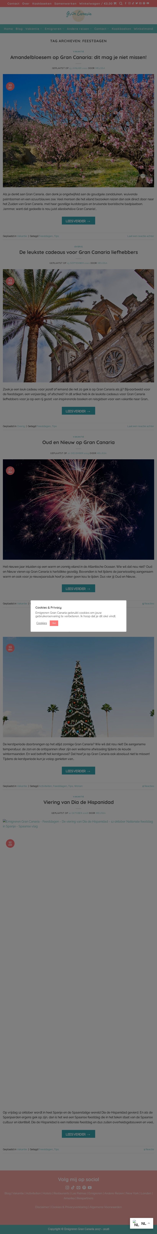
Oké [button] (54, 623)
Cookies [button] (41, 623)
